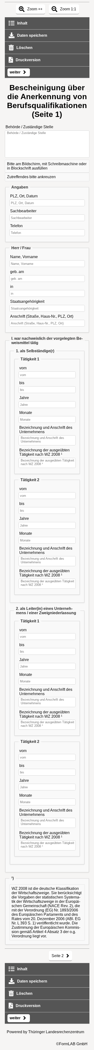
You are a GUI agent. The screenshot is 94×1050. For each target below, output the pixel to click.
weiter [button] (15, 72)
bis (21, 383)
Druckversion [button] (27, 60)
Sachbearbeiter (23, 211)
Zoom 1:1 (67, 9)
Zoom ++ (34, 9)
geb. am (17, 272)
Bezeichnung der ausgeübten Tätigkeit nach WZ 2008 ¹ (44, 452)
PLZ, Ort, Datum (24, 196)
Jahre (24, 398)
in (11, 287)
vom (23, 368)
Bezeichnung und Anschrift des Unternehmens (45, 429)
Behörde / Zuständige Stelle (29, 127)
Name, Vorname (24, 257)
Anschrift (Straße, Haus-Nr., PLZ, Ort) (41, 316)
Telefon (16, 226)
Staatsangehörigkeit (27, 301)
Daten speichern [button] (31, 35)
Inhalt (21, 23)
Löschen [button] (24, 48)
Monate (25, 413)
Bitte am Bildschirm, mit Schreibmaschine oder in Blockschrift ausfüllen (47, 166)
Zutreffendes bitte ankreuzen (31, 177)
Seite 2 (58, 956)
